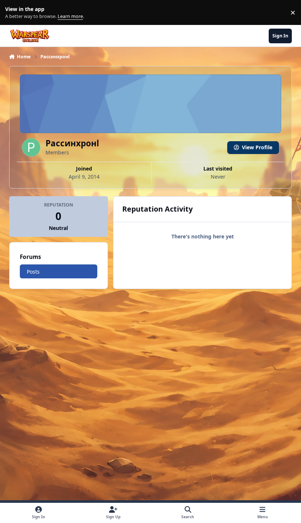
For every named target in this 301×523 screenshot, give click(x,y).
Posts (33, 271)
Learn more (14, 12)
